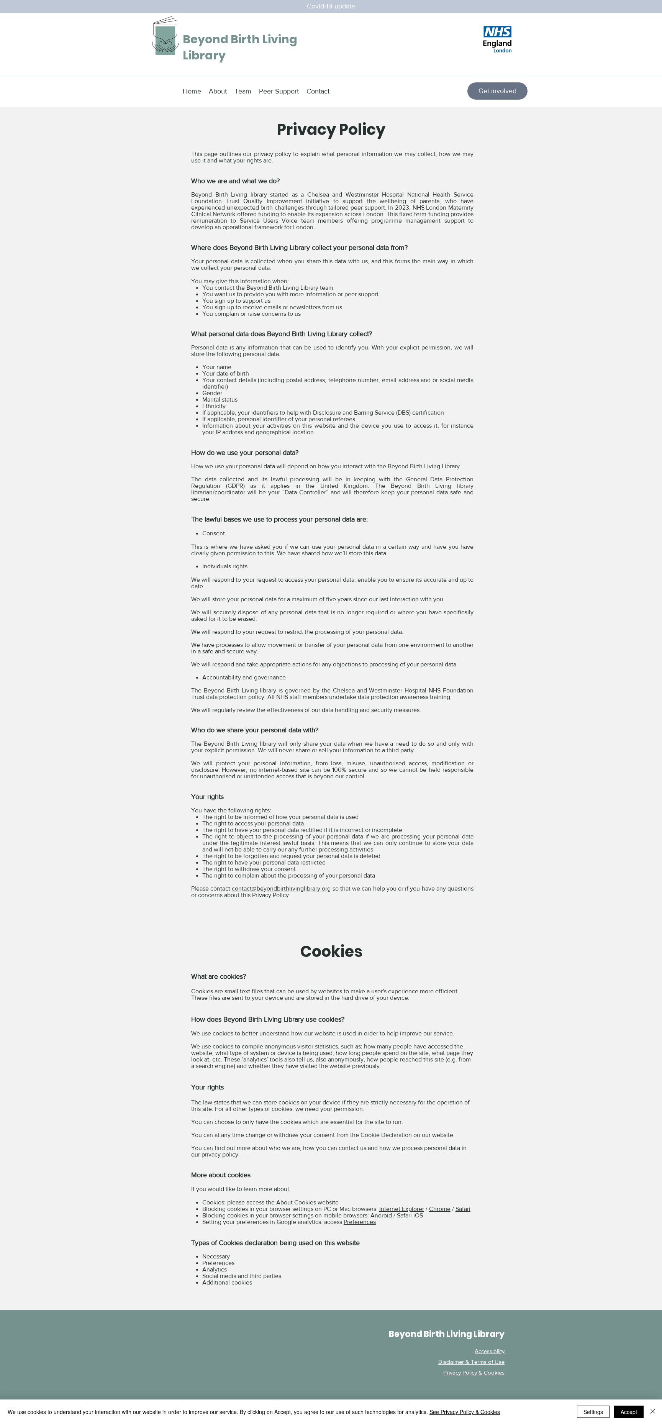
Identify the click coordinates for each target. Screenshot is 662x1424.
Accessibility (490, 1351)
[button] (331, 6)
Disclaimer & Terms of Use (471, 1361)
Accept (629, 1412)
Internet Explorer (401, 1209)
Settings (593, 1412)
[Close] (652, 1412)
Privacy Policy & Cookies (474, 1372)
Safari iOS (410, 1215)
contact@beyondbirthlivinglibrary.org (281, 888)
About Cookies (296, 1202)
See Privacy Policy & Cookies (464, 1412)
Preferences (360, 1222)
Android (381, 1215)
